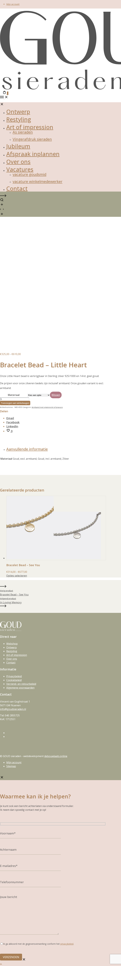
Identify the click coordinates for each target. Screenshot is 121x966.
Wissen (56, 395)
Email (10, 418)
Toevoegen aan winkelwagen (15, 403)
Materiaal (14, 395)
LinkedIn (12, 426)
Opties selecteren (16, 575)
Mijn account (13, 4)
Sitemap (11, 766)
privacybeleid (66, 943)
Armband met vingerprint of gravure (47, 407)
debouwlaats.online (55, 756)
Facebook (13, 422)
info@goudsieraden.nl (13, 709)
